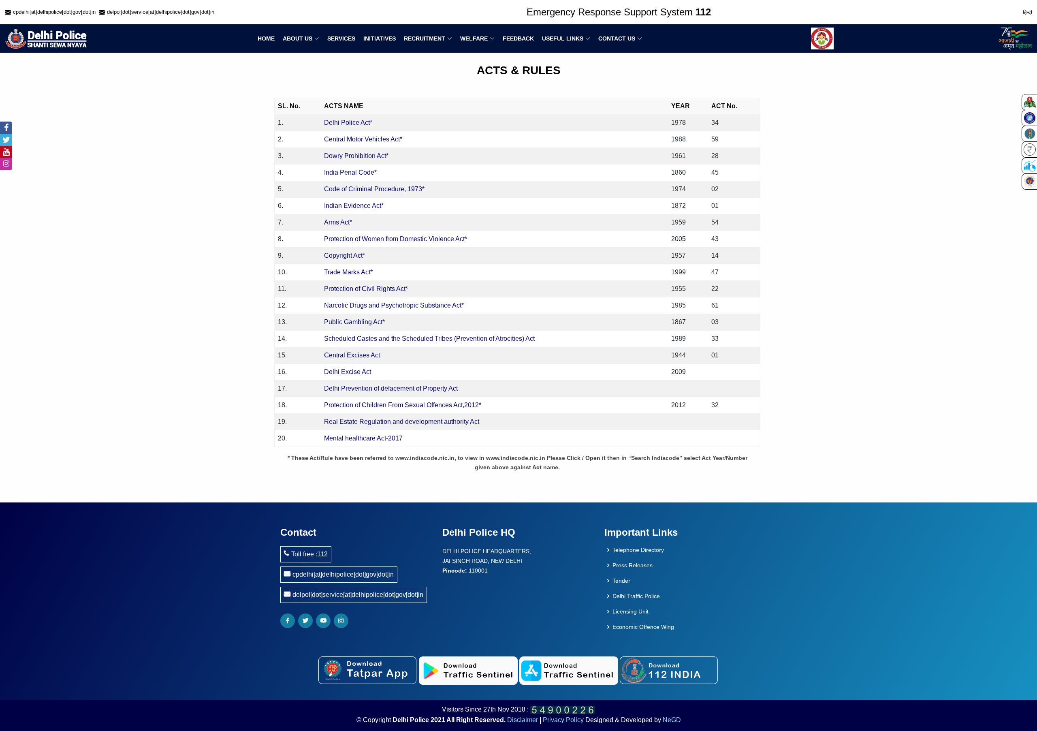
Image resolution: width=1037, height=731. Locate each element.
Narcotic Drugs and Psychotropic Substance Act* (394, 305)
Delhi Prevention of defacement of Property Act (391, 388)
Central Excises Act (352, 355)
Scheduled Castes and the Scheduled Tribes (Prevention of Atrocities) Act (429, 338)
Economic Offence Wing (643, 627)
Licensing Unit (630, 611)
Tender (621, 581)
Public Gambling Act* (354, 321)
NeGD (672, 719)
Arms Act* (338, 222)
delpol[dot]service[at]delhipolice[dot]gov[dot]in (357, 594)
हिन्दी (1027, 12)
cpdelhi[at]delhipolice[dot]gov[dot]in (343, 574)
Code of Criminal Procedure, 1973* (374, 189)
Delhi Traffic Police (636, 596)
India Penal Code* (350, 172)
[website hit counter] (562, 709)
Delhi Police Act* (348, 122)
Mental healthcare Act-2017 (363, 438)
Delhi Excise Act (347, 371)
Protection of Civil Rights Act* (366, 288)
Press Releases (632, 565)
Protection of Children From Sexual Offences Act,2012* (402, 405)
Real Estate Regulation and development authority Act (401, 421)
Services (341, 38)
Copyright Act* (344, 255)
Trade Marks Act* (348, 272)
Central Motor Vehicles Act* (363, 139)
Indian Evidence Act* (354, 205)
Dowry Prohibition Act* (356, 155)
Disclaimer (522, 719)
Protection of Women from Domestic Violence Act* (395, 238)
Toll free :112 (309, 554)
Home (266, 38)
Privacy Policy (563, 719)
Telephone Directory (638, 550)
